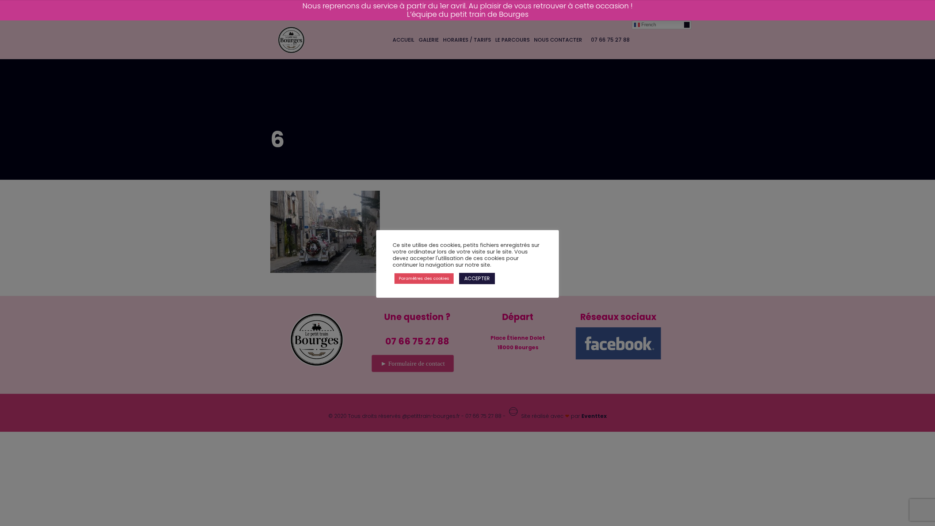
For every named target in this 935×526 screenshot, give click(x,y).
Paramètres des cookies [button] (424, 278)
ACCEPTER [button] (477, 278)
